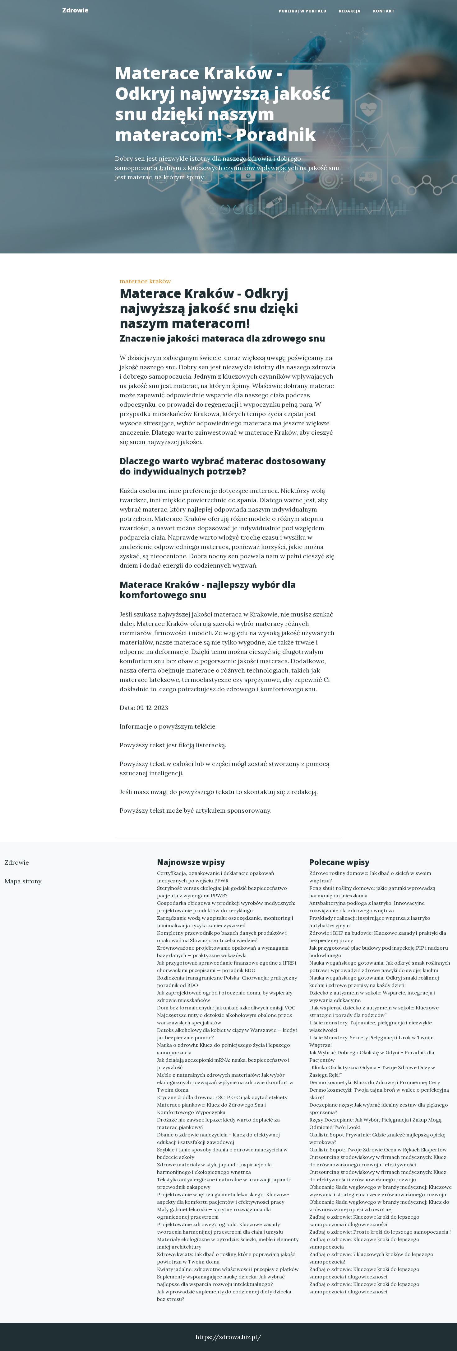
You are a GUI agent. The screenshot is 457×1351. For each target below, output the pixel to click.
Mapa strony (23, 881)
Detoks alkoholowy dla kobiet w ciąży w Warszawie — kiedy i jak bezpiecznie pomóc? (227, 1034)
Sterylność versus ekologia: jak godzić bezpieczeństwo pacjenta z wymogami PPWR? (222, 892)
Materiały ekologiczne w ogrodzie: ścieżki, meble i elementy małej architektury (227, 1243)
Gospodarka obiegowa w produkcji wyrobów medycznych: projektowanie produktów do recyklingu (226, 907)
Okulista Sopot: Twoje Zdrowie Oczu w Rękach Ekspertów (378, 1149)
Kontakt (384, 11)
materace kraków (145, 281)
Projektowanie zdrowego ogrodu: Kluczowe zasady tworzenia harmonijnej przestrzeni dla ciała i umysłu (220, 1228)
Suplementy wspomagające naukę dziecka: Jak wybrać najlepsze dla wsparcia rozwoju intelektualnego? (221, 1280)
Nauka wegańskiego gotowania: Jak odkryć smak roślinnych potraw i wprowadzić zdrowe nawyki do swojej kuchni (379, 966)
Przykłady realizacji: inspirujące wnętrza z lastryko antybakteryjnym (369, 921)
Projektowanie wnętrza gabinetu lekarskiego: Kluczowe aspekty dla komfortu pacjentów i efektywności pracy (223, 1198)
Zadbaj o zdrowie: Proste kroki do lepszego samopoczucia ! (380, 1232)
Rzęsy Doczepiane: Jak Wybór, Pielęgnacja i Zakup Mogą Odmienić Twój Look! (375, 1123)
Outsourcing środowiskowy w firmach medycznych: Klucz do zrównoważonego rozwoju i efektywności (377, 1161)
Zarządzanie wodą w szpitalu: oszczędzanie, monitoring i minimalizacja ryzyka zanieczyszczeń (225, 921)
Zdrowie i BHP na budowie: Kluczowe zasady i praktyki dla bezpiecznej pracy (377, 936)
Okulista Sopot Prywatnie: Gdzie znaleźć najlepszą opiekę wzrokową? (377, 1138)
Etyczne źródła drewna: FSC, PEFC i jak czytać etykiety (222, 1097)
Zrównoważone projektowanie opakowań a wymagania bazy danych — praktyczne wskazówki (223, 951)
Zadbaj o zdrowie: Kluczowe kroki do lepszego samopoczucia (364, 1243)
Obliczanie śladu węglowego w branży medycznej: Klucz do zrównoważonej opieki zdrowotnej (379, 1205)
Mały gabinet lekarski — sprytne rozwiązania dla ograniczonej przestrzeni (214, 1213)
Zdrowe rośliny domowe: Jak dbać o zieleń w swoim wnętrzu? (370, 877)
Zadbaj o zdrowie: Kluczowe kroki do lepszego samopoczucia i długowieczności (364, 1220)
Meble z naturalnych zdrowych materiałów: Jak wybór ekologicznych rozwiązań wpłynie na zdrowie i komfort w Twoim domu (225, 1082)
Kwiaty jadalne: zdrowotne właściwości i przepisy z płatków (228, 1269)
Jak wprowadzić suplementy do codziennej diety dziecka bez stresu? (224, 1295)
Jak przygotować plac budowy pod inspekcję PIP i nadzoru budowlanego (378, 951)
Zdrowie (75, 10)
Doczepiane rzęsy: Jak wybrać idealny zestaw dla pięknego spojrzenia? (378, 1108)
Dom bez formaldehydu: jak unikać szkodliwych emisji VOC (226, 1007)
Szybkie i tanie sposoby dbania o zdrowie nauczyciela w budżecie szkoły (222, 1153)
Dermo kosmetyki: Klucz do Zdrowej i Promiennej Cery (374, 1082)
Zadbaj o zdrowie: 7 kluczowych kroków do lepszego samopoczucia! (371, 1258)
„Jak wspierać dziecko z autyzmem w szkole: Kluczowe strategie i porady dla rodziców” (374, 1011)
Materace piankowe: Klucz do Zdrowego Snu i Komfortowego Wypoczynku (211, 1108)
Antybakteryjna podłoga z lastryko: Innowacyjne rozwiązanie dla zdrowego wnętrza (367, 907)
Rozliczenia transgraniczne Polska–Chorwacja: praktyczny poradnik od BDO (227, 981)
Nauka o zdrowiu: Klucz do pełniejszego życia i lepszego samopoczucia (223, 1049)
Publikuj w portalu (302, 11)
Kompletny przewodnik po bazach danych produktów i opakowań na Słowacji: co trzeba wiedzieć (222, 936)
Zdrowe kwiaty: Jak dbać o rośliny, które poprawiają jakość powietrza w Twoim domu (226, 1258)
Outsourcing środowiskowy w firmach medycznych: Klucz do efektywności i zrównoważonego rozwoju (377, 1176)
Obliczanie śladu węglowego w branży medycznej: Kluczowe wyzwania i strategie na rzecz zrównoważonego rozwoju (380, 1190)
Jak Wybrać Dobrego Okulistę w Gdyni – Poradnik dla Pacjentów (371, 1056)
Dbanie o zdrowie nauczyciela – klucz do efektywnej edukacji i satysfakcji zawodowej (218, 1138)
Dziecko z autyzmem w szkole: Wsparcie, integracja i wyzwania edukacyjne (372, 996)
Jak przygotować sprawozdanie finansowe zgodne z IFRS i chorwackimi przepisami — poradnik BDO (226, 966)
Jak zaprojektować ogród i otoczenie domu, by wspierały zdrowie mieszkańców (224, 996)
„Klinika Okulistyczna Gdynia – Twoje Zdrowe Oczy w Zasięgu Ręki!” (372, 1071)
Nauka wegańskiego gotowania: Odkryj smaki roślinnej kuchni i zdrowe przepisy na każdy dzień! (374, 981)
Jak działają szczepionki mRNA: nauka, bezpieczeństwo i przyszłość (223, 1063)
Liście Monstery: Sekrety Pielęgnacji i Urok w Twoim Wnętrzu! (371, 1041)
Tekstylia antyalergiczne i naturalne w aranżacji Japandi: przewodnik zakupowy (224, 1183)
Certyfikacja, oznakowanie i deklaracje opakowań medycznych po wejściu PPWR (215, 877)
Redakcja (350, 11)
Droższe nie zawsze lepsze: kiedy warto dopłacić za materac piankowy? (218, 1123)
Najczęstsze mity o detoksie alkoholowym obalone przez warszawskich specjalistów (224, 1019)
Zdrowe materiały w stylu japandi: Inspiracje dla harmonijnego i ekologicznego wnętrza (214, 1168)
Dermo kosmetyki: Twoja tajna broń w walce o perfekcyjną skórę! (379, 1093)
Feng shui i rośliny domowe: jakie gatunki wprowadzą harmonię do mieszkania (372, 892)
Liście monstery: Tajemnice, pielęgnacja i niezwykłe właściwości (370, 1026)
